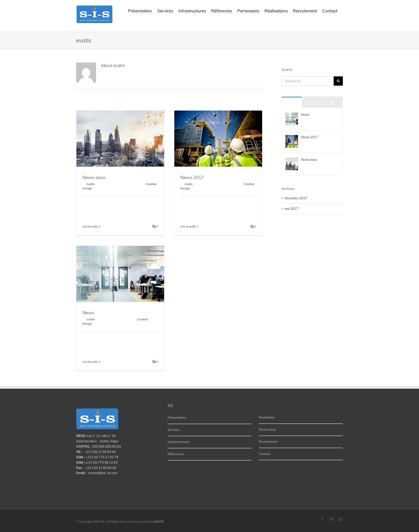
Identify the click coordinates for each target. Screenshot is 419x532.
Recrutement (268, 441)
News (88, 312)
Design (87, 188)
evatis (91, 184)
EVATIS (158, 521)
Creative (151, 184)
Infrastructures (178, 442)
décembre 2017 (295, 198)
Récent (312, 102)
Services (173, 430)
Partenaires (267, 429)
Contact (264, 454)
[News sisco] (291, 160)
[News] (291, 115)
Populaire (292, 102)
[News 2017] (291, 137)
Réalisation (267, 417)
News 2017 (192, 177)
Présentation (177, 417)
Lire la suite (90, 226)
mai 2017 (291, 208)
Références (176, 454)
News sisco (93, 177)
